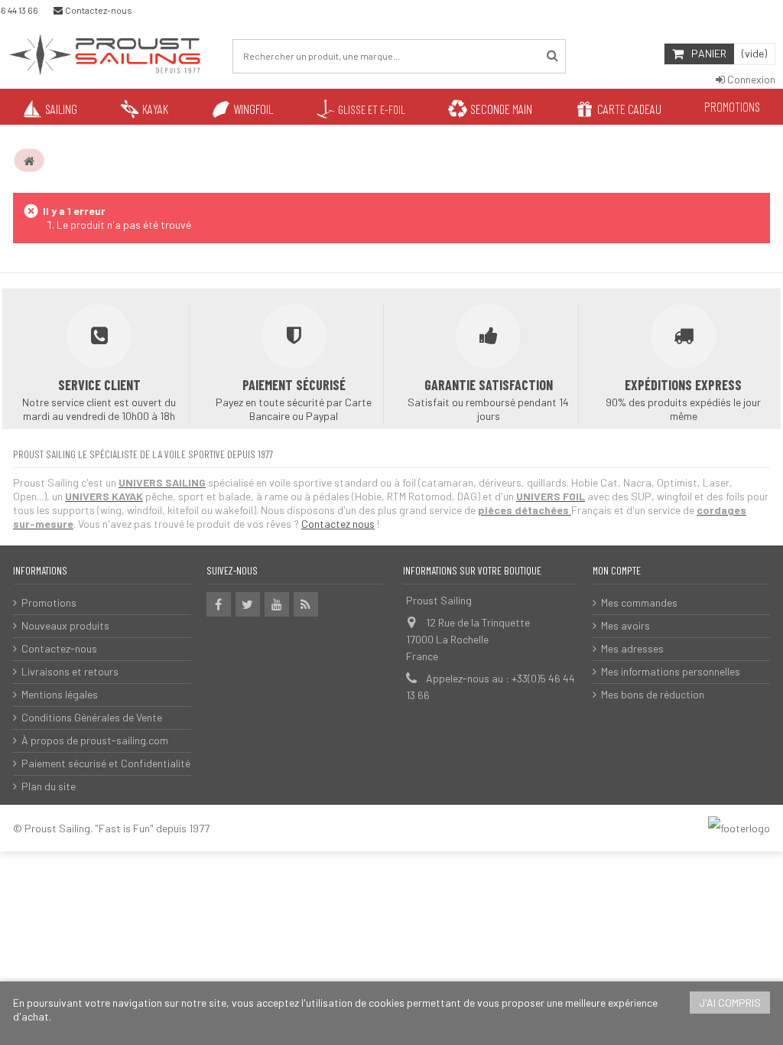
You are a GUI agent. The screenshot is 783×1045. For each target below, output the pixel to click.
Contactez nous (338, 523)
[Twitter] (248, 604)
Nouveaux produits (65, 625)
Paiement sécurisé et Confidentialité (105, 763)
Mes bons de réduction (652, 694)
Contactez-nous (59, 648)
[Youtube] (277, 604)
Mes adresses (632, 648)
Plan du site (48, 786)
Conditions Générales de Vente (91, 717)
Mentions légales (59, 694)
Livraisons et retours (70, 671)
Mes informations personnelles (670, 671)
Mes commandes (639, 602)
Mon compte (617, 570)
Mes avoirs (625, 625)
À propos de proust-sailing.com (94, 740)
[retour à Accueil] (29, 160)
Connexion (750, 79)
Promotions (48, 602)
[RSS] (306, 604)
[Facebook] (218, 604)
